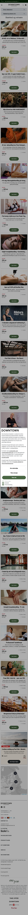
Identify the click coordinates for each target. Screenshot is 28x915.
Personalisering (8, 484)
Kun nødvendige (14, 468)
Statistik (7, 483)
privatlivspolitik (5, 457)
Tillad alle (14, 477)
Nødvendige (8, 481)
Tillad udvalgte (14, 473)
